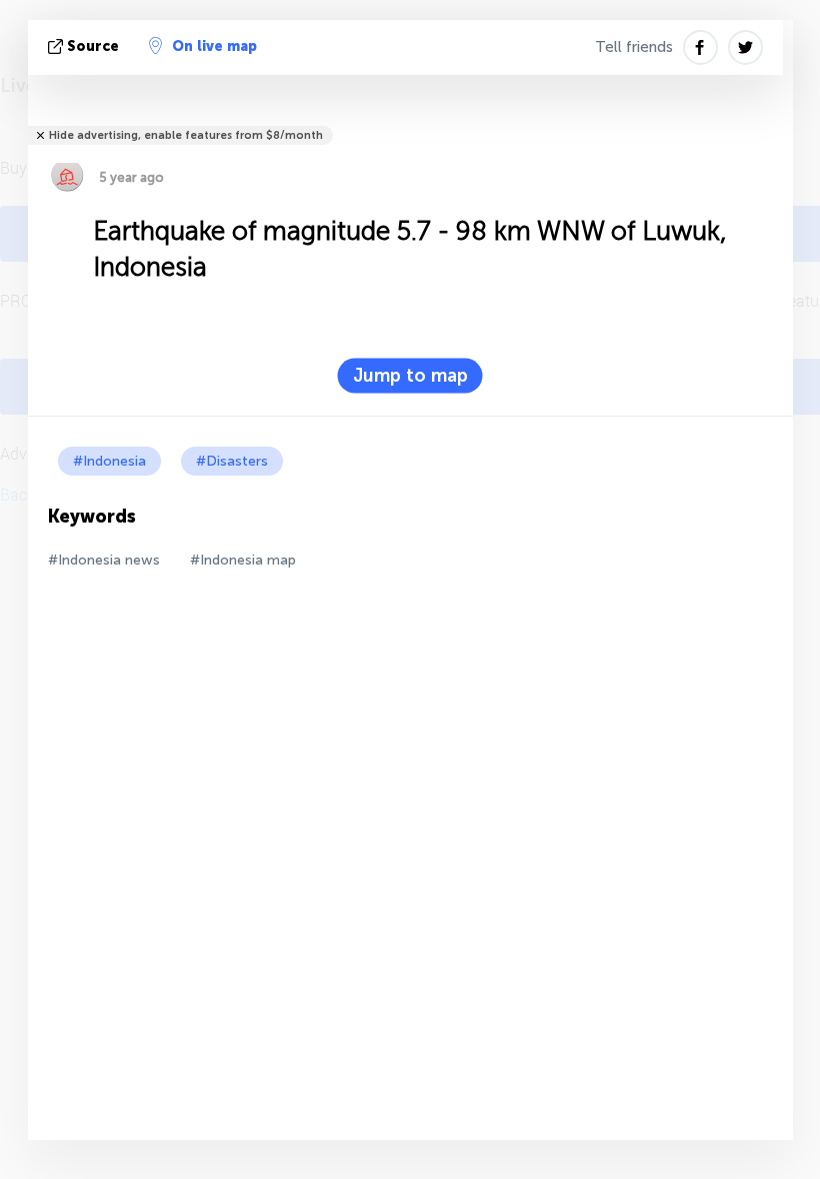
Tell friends (634, 47)
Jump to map (410, 376)
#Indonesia (109, 461)
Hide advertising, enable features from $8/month (186, 135)
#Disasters (232, 461)
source (93, 46)
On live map (214, 46)
